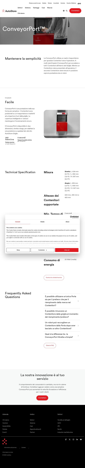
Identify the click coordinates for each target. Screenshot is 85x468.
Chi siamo (21, 13)
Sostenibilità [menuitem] (6, 426)
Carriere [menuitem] (5, 423)
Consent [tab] (17, 221)
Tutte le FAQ (50, 345)
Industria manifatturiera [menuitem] (65, 432)
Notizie (44, 3)
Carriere (63, 3)
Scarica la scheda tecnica (54, 277)
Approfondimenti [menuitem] (35, 429)
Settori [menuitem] (32, 420)
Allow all (66, 250)
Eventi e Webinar (71, 3)
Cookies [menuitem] (23, 447)
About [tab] (67, 221)
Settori (20, 8)
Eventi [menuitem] (4, 432)
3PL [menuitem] (59, 426)
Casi (43, 8)
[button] (66, 440)
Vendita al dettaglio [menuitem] (64, 420)
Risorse (49, 8)
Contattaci (75, 10)
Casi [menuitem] (31, 426)
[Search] (67, 10)
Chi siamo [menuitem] (5, 420)
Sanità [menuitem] (60, 429)
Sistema (28, 8)
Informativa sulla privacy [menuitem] (10, 447)
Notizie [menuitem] (4, 429)
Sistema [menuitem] (32, 423)
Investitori (56, 3)
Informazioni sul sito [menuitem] (7, 452)
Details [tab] (42, 221)
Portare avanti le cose (35, 3)
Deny (18, 250)
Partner (50, 3)
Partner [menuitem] (32, 432)
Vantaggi (36, 8)
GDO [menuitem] (59, 423)
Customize (41, 250)
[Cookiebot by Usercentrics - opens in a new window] (71, 217)
